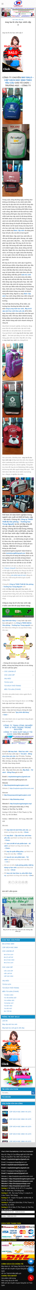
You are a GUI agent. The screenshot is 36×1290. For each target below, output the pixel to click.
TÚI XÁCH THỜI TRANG (10, 988)
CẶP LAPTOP (8, 973)
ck (9, 848)
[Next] (34, 915)
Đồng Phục (11, 772)
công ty (14, 308)
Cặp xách (21, 230)
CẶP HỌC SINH (8, 976)
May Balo (26, 770)
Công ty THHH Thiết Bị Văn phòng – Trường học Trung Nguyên (17, 521)
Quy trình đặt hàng (22, 712)
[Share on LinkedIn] (26, 882)
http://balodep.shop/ (17, 799)
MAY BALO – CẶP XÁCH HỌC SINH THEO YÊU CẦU (19, 80)
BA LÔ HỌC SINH (8, 944)
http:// (16, 785)
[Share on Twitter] (16, 882)
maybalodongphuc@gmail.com (19, 776)
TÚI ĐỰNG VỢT (9, 1003)
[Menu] (2, 3)
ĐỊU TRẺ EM (7, 1011)
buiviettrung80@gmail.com (15, 553)
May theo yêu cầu (18, 19)
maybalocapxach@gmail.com (17, 1164)
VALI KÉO (5, 981)
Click (5, 715)
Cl (6, 848)
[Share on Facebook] (12, 882)
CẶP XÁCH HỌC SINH (10, 947)
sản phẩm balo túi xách (18, 575)
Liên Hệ (4, 1021)
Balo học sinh (23, 751)
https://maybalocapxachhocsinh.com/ (22, 788)
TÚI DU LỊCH (6, 984)
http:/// (21, 803)
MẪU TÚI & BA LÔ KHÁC (10, 991)
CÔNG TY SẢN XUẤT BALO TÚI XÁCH (18, 733)
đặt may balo (12, 751)
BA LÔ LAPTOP (8, 957)
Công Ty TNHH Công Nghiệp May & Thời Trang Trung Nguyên (17, 727)
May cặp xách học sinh (9, 1024)
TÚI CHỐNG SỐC (9, 1000)
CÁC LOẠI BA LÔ (8, 951)
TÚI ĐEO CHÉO (8, 995)
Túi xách (24, 754)
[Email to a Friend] (19, 882)
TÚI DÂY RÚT (8, 1008)
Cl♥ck (26, 832)
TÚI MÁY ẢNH (8, 1006)
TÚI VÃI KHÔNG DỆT (10, 997)
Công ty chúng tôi (10, 568)
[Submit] (33, 1093)
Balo (15, 230)
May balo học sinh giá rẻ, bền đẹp (13, 1028)
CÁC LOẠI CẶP (7, 967)
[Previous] (2, 915)
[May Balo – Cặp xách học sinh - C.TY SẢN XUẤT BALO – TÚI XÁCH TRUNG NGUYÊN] (18, 4)
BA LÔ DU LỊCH (8, 954)
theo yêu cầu (10, 756)
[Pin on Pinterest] (23, 882)
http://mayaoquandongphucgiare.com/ (17, 795)
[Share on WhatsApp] (9, 882)
